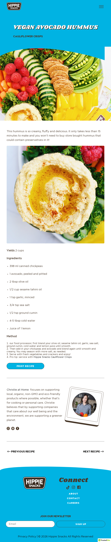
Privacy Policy (27, 536)
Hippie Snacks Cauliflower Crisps (53, 357)
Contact (73, 498)
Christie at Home (18, 390)
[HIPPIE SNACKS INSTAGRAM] (73, 487)
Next (91, 452)
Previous (23, 452)
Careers (73, 503)
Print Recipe (25, 366)
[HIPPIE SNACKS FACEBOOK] (79, 487)
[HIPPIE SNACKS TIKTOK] (68, 487)
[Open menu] (101, 6)
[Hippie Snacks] (14, 6)
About (73, 494)
